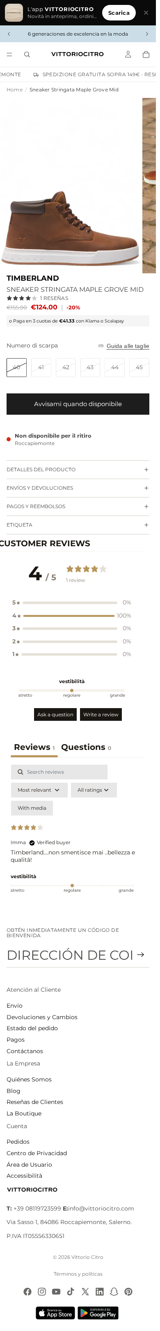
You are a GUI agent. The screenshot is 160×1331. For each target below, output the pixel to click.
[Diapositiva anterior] (9, 34)
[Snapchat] (114, 1292)
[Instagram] (42, 1292)
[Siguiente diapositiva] (147, 34)
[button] (71, 603)
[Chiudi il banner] (146, 13)
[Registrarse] (140, 954)
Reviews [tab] (34, 747)
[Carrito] (146, 54)
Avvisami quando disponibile (78, 404)
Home (15, 89)
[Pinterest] (128, 1292)
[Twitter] (85, 1292)
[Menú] (9, 54)
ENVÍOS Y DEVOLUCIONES (40, 488)
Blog (14, 1091)
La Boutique (24, 1113)
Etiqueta (19, 525)
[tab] (86, 748)
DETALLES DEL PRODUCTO (41, 469)
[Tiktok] (70, 1292)
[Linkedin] (100, 1292)
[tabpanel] (78, 835)
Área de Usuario (29, 1164)
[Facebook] (27, 1292)
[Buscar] (27, 54)
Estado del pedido (32, 1028)
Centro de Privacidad (37, 1153)
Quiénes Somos (29, 1079)
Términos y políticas (78, 1274)
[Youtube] (56, 1292)
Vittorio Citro (87, 1257)
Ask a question (55, 714)
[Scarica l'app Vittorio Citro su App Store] (55, 1313)
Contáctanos (25, 1051)
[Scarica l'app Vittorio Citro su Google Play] (99, 1313)
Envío (15, 1005)
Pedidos (18, 1141)
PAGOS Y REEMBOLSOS (36, 506)
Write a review (101, 714)
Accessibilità (24, 1175)
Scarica (119, 12)
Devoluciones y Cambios (42, 1017)
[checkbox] (32, 808)
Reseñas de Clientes (35, 1102)
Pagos (16, 1039)
